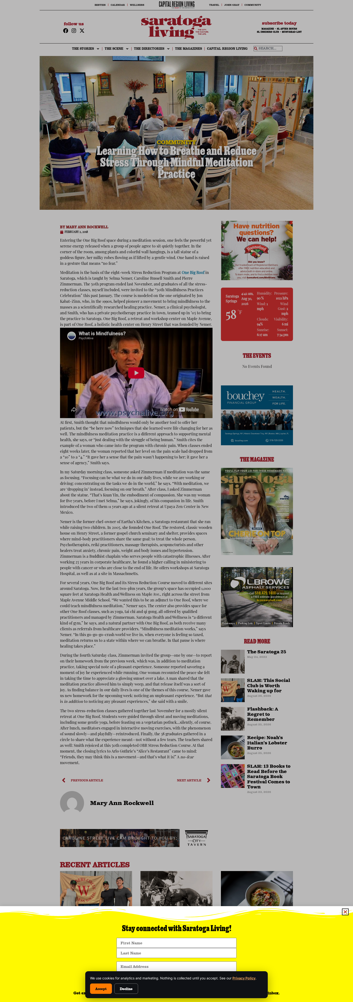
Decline (126, 988)
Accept (101, 988)
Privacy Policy (244, 978)
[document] (176, 501)
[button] (345, 911)
